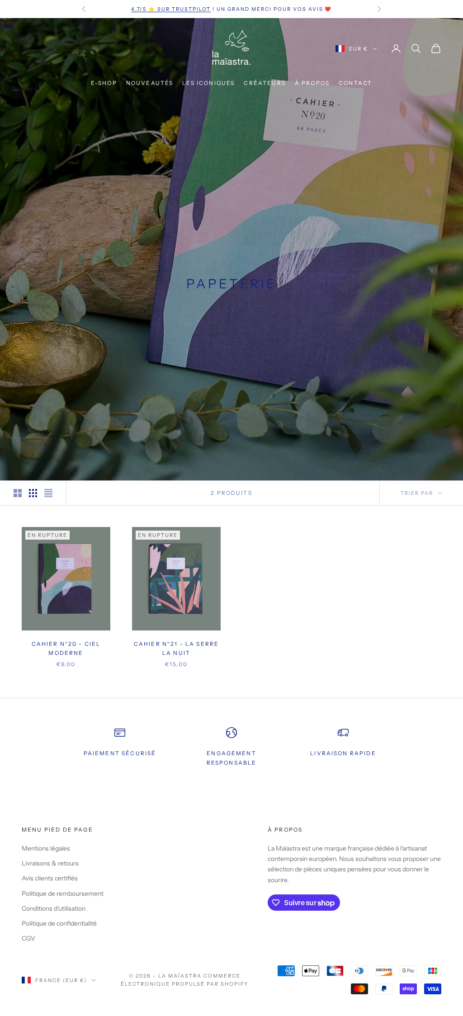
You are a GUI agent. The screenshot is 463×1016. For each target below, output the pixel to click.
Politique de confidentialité (59, 923)
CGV (28, 938)
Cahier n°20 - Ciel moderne (66, 648)
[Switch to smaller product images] (33, 493)
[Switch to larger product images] (18, 493)
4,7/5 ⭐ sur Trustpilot (171, 9)
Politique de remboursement (63, 893)
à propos (312, 83)
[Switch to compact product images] (48, 493)
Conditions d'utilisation (53, 908)
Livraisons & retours (50, 863)
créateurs (264, 83)
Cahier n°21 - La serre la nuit (176, 648)
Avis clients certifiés (50, 878)
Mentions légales (46, 848)
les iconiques (208, 83)
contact (355, 83)
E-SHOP (104, 83)
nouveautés (150, 83)
